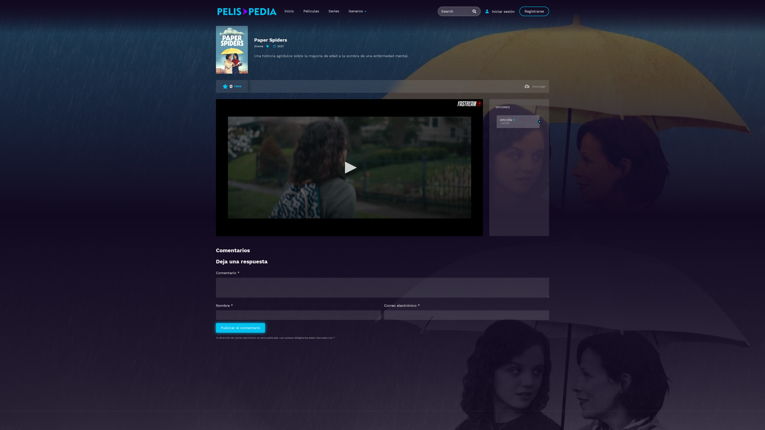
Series (334, 11)
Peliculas (311, 11)
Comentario (227, 273)
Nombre (224, 305)
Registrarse (534, 11)
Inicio (289, 11)
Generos (356, 11)
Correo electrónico (402, 305)
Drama (258, 46)
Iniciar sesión (503, 11)
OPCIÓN (507, 121)
